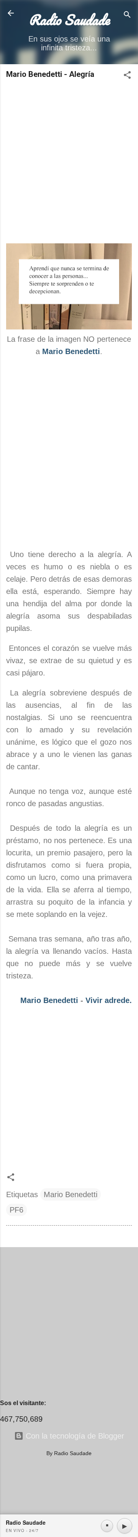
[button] (127, 76)
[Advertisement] (69, 162)
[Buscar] (127, 15)
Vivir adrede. (108, 1000)
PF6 (16, 1210)
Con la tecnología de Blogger (73, 1436)
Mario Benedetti (71, 351)
